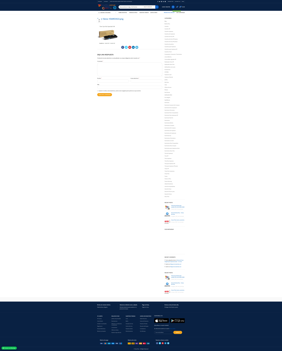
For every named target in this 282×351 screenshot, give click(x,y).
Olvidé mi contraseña (101, 323)
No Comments (180, 209)
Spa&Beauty (167, 100)
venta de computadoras (170, 186)
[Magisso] (116, 299)
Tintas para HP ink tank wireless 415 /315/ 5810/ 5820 (177, 206)
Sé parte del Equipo (144, 326)
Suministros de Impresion (170, 130)
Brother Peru (167, 23)
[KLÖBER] (141, 299)
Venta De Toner (168, 189)
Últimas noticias (114, 330)
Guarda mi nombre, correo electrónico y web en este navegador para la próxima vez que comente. (120, 90)
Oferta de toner (168, 87)
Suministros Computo (169, 125)
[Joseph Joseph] (153, 299)
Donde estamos (129, 331)
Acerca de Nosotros (144, 321)
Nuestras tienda (129, 328)
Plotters (166, 89)
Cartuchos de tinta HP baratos (171, 39)
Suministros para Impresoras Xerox (172, 148)
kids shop (167, 82)
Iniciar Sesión (100, 321)
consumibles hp (168, 57)
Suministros (167, 120)
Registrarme (99, 326)
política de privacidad (116, 318)
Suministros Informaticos (170, 138)
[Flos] (178, 299)
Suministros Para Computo (170, 145)
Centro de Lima (129, 326)
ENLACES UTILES (115, 316)
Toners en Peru (168, 178)
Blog (165, 21)
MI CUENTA (100, 316)
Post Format (167, 92)
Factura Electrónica (101, 328)
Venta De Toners (168, 194)
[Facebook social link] (158, 1)
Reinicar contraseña (101, 331)
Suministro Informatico (170, 110)
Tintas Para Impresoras (169, 171)
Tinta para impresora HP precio (171, 166)
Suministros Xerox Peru (170, 151)
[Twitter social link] (160, 1)
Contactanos (114, 327)
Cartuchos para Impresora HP (171, 49)
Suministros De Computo (170, 128)
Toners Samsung (168, 181)
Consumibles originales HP (170, 59)
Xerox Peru (167, 196)
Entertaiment (167, 69)
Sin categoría (167, 97)
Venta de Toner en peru (170, 191)
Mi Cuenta (99, 318)
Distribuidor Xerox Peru (169, 64)
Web (98, 84)
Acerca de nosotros (145, 316)
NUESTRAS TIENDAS (130, 316)
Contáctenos (143, 328)
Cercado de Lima (129, 323)
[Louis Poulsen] (128, 299)
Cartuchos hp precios (169, 44)
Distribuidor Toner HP (169, 62)
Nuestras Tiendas (143, 323)
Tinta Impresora (168, 158)
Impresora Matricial (169, 77)
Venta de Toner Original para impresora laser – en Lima (174, 260)
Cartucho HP (167, 29)
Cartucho (167, 26)
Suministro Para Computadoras (171, 112)
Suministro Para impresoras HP (171, 115)
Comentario (100, 61)
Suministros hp (168, 135)
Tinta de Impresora (169, 153)
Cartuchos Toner (168, 51)
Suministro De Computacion (171, 107)
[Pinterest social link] (162, 1)
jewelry (166, 79)
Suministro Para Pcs (169, 117)
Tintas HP (167, 168)
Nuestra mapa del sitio (116, 332)
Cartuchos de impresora (170, 34)
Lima (127, 318)
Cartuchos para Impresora (170, 46)
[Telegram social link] (165, 1)
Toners (166, 176)
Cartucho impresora (169, 31)
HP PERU (167, 72)
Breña (127, 321)
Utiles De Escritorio (169, 183)
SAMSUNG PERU (168, 95)
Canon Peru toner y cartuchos (177, 220)
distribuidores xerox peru (170, 67)
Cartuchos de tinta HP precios (171, 41)
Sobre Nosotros (143, 318)
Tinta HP (166, 156)
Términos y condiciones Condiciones (116, 324)
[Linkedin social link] (163, 1)
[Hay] (166, 299)
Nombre (99, 78)
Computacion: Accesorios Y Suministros (173, 54)
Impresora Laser (168, 74)
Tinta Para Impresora (169, 161)
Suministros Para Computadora (171, 143)
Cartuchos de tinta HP (169, 36)
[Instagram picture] (168, 235)
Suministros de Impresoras (170, 133)
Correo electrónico (134, 78)
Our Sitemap (142, 331)
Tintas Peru (167, 173)
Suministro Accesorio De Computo (172, 105)
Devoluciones (114, 321)
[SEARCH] (157, 7)
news (166, 84)
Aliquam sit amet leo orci (175, 264)
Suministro (167, 102)
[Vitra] (103, 299)
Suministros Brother (169, 123)
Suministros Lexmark (169, 140)
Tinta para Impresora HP (170, 163)
